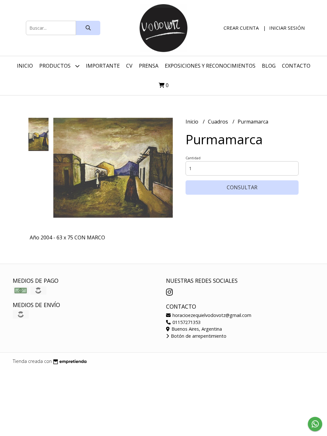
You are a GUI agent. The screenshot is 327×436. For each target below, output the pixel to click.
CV (129, 65)
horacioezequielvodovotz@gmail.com (211, 315)
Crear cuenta (241, 28)
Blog (269, 65)
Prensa (148, 65)
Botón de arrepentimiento (198, 336)
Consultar (242, 187)
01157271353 (186, 322)
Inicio (25, 65)
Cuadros (218, 121)
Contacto (296, 65)
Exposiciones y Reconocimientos (210, 65)
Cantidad (193, 157)
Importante (103, 65)
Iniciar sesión (287, 28)
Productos (55, 65)
